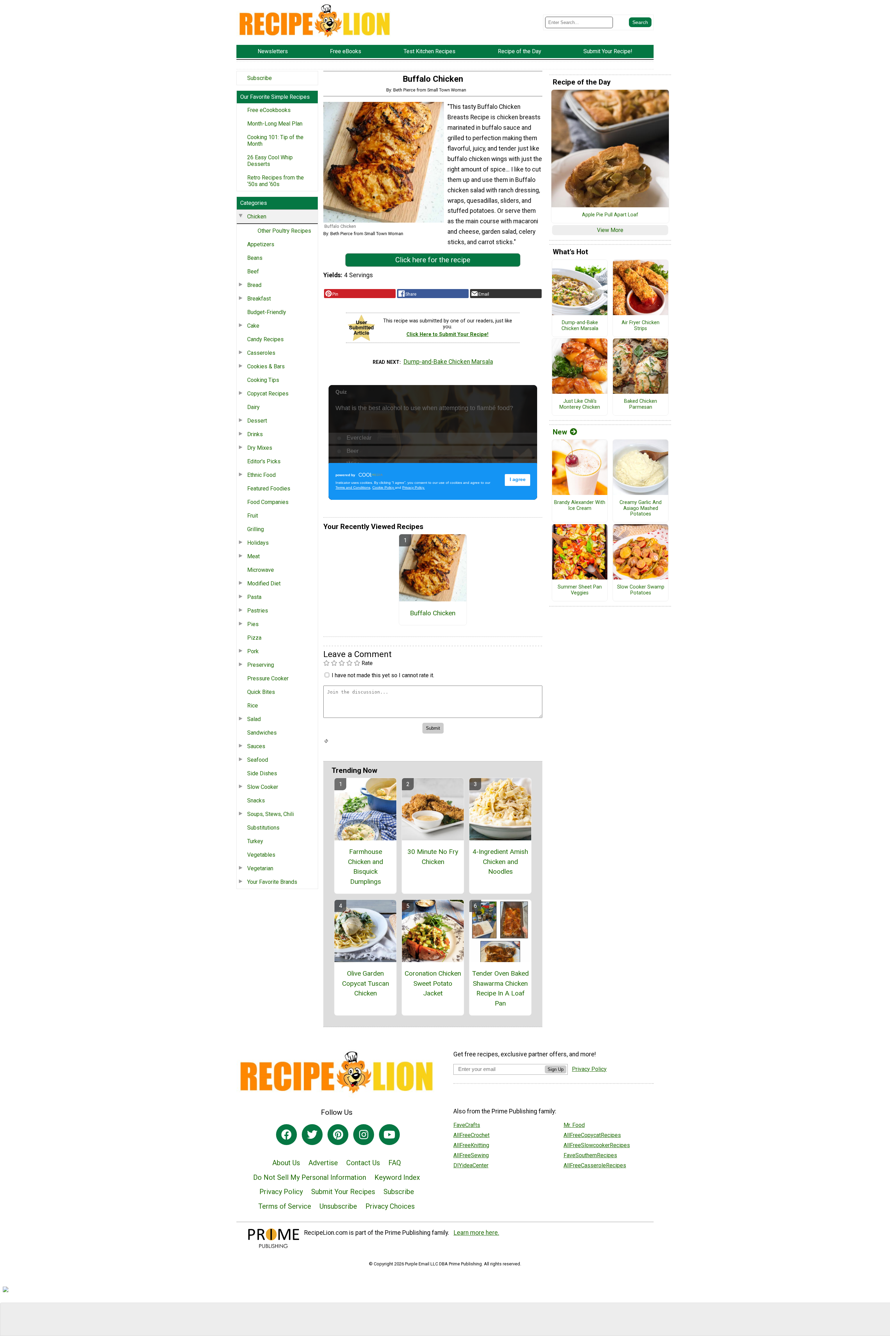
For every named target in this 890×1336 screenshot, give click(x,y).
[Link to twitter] (312, 1134)
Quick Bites (261, 692)
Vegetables (261, 854)
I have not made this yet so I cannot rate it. (383, 675)
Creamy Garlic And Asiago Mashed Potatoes (641, 508)
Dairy (253, 407)
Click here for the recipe (432, 260)
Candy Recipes (265, 339)
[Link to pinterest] (337, 1134)
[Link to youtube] (389, 1134)
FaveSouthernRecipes (590, 1155)
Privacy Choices (390, 1206)
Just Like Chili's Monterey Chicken (579, 404)
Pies (253, 624)
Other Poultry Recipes (284, 230)
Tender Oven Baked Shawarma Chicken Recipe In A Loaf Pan (500, 988)
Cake (253, 325)
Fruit (252, 515)
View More (610, 230)
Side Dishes (262, 773)
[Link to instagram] (363, 1134)
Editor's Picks (264, 461)
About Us (286, 1163)
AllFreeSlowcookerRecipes (597, 1145)
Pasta (254, 597)
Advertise (323, 1163)
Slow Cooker (262, 787)
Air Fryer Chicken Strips (641, 325)
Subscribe (259, 78)
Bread (254, 285)
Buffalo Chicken (432, 613)
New (560, 432)
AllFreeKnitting (471, 1145)
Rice (252, 705)
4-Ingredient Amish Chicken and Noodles (500, 862)
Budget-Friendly (266, 312)
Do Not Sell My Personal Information (309, 1177)
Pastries (257, 610)
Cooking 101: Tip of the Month (275, 140)
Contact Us (363, 1163)
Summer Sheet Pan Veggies (580, 590)
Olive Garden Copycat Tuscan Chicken (365, 983)
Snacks (256, 800)
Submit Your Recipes (343, 1191)
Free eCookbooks (269, 110)
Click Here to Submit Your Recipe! (447, 334)
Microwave (260, 570)
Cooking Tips (263, 380)
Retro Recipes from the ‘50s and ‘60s (275, 180)
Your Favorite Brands (272, 882)
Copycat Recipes (268, 393)
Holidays (258, 542)
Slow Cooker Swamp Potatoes (640, 590)
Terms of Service (284, 1206)
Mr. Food (574, 1125)
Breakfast (259, 298)
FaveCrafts (466, 1125)
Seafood (257, 760)
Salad (254, 719)
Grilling (255, 529)
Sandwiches (262, 732)
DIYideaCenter (470, 1165)
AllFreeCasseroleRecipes (595, 1165)
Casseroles (261, 353)
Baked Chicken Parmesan (640, 404)
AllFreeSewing (471, 1155)
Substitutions (263, 827)
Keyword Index (397, 1177)
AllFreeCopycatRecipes (592, 1135)
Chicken (256, 216)
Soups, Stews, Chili (270, 814)
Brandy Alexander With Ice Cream (579, 505)
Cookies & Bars (266, 366)
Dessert (257, 420)
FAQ (394, 1163)
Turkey (255, 841)
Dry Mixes (259, 448)
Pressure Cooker (268, 678)
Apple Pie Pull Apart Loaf (610, 215)
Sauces (256, 746)
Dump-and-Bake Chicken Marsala (448, 361)
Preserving (260, 665)
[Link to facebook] (286, 1134)
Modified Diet (264, 583)
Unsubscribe (338, 1206)
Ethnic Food (261, 475)
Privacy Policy (281, 1191)
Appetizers (260, 244)
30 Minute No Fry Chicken (432, 857)
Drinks (255, 434)
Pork (253, 651)
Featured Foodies (268, 488)
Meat (253, 556)
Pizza (254, 637)
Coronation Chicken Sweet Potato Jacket (433, 983)
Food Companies (268, 502)
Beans (254, 258)
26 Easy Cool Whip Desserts (270, 160)
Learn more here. (476, 1232)
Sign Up (556, 1069)
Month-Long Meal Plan (274, 123)
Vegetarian (260, 868)
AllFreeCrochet (471, 1135)
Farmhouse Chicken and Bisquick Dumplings (365, 867)
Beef (253, 271)
